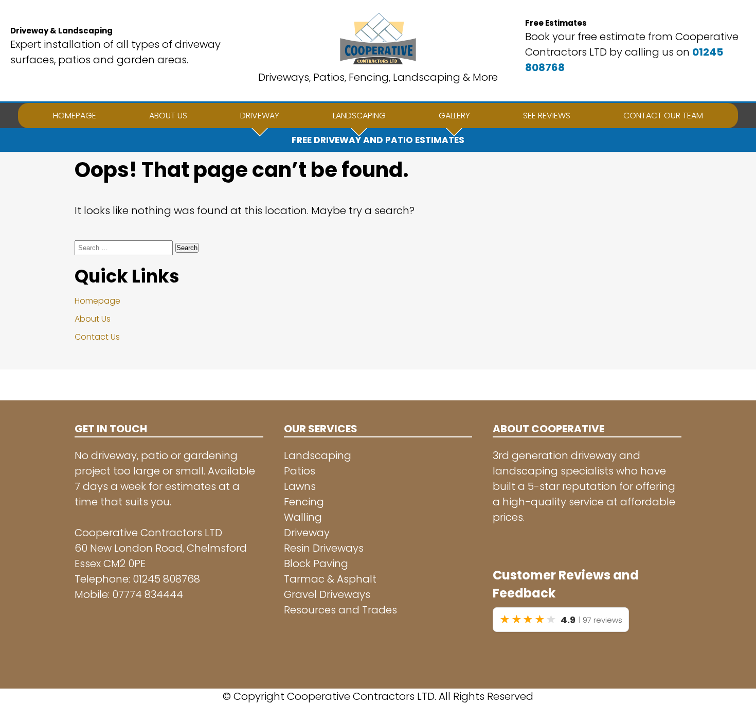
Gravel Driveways (327, 594)
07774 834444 (147, 594)
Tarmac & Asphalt (330, 579)
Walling (303, 517)
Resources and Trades (340, 610)
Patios (299, 471)
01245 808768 (166, 579)
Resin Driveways (324, 548)
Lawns (300, 486)
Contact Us (97, 337)
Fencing (304, 502)
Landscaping (317, 455)
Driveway (307, 532)
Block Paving (316, 563)
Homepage (97, 301)
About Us (93, 319)
